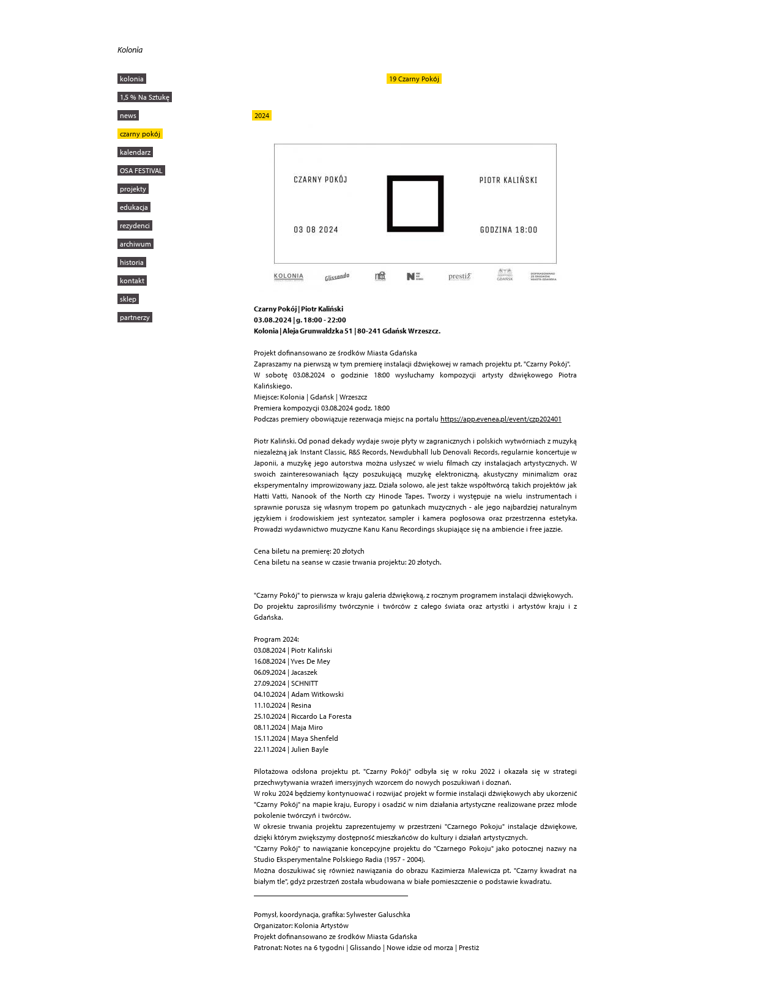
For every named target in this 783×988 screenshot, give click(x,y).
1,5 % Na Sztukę (144, 97)
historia (132, 262)
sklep (128, 298)
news (128, 115)
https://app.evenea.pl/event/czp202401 (501, 418)
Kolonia (130, 49)
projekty (133, 188)
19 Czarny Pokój (414, 78)
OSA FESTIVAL (141, 170)
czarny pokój (140, 133)
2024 (261, 115)
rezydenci (135, 225)
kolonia (132, 78)
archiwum (135, 243)
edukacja (134, 207)
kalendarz (135, 152)
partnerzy (135, 317)
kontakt (132, 280)
